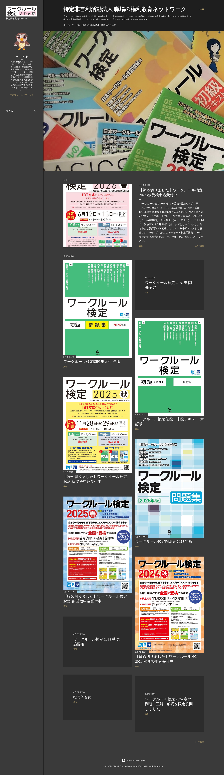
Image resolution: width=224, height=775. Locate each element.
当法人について (108, 25)
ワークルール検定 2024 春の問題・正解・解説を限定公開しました (169, 704)
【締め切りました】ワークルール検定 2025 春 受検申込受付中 (95, 599)
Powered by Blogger (136, 760)
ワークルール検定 (80, 25)
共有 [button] (141, 246)
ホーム (66, 25)
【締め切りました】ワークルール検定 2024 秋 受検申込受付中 (167, 659)
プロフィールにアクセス (21, 95)
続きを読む (199, 246)
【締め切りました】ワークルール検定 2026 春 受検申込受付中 (171, 192)
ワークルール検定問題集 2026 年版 (91, 361)
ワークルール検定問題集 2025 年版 (163, 541)
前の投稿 (199, 741)
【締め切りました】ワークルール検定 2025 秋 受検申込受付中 (95, 479)
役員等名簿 (82, 697)
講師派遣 (95, 25)
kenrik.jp (22, 55)
